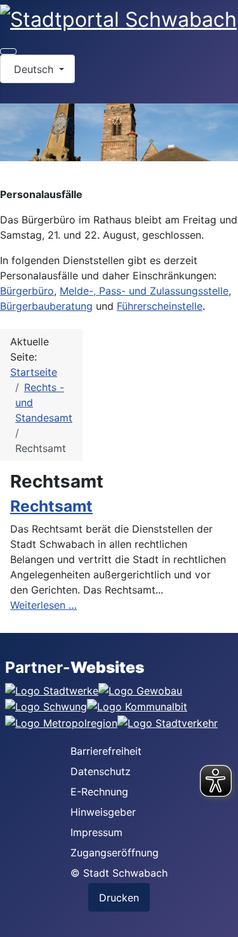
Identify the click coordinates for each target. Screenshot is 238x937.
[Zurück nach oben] (222, 921)
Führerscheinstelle (159, 306)
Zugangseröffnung (114, 852)
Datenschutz (100, 771)
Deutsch (33, 69)
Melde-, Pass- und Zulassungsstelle (144, 290)
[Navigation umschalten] (8, 51)
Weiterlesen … (43, 605)
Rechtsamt (51, 505)
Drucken (119, 897)
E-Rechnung (99, 791)
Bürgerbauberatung (46, 306)
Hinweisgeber (103, 812)
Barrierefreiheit (106, 751)
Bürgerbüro (27, 290)
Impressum (96, 832)
